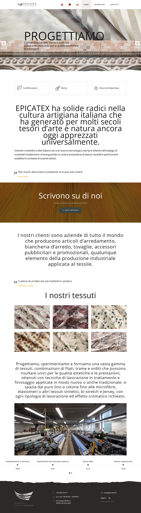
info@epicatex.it (110, 493)
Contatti (114, 4)
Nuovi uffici (53, 461)
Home (86, 4)
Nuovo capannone (88, 461)
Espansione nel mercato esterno (17, 461)
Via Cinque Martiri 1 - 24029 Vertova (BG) (63, 502)
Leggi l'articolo (72, 210)
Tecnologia (99, 4)
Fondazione (123, 461)
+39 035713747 (62, 493)
